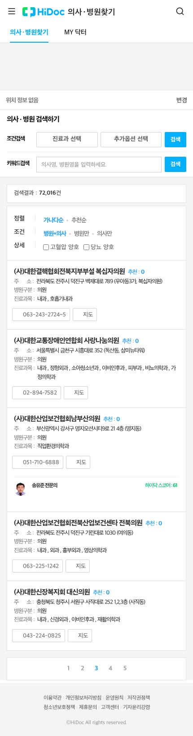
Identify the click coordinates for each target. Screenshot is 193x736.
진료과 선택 (67, 139)
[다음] (179, 667)
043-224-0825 (42, 635)
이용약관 (52, 698)
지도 (88, 314)
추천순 (78, 220)
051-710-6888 (41, 462)
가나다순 (53, 220)
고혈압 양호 (64, 247)
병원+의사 (55, 234)
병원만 (81, 234)
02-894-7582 (40, 393)
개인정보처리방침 (83, 698)
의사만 (104, 234)
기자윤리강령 (136, 707)
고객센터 (110, 707)
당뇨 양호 (102, 247)
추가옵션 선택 (131, 139)
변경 (181, 100)
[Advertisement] (96, 64)
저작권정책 (138, 698)
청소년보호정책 (59, 707)
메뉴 (11, 11)
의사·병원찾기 (91, 12)
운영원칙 (114, 698)
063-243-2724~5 (44, 314)
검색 (180, 11)
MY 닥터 (75, 32)
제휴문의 (88, 707)
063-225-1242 (41, 566)
